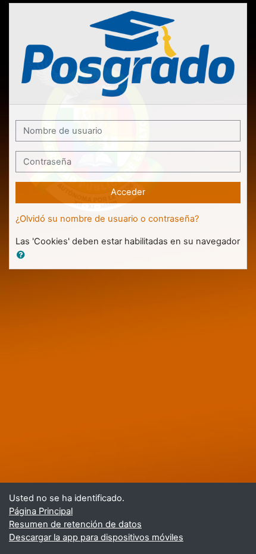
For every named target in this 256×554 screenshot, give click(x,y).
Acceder (128, 192)
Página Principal (41, 511)
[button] (23, 255)
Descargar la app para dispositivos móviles (96, 537)
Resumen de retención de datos (75, 524)
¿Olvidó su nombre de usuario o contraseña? (107, 218)
